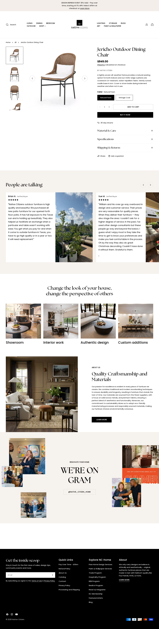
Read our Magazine (97, 589)
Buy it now (125, 115)
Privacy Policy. (49, 581)
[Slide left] (32, 78)
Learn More (84, 8)
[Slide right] (85, 78)
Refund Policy (64, 568)
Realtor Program (96, 585)
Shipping (101, 65)
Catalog (62, 577)
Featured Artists (96, 598)
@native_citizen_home (79, 492)
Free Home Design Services (100, 564)
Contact (62, 581)
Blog (91, 602)
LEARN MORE (124, 580)
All (15, 42)
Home (8, 42)
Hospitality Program (97, 577)
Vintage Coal (124, 97)
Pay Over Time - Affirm (68, 564)
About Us (63, 573)
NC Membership (96, 594)
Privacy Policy (64, 585)
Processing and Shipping (69, 589)
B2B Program (94, 581)
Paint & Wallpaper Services (100, 568)
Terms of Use (36, 581)
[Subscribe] (52, 575)
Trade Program (95, 573)
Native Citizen (18, 619)
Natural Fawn (105, 97)
